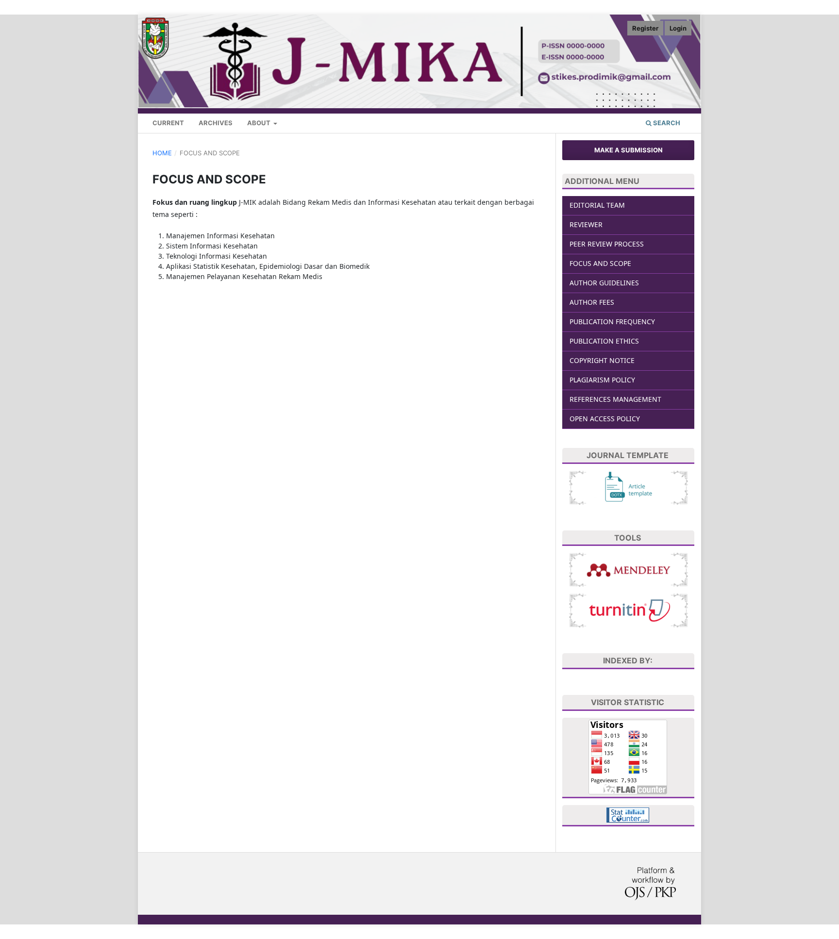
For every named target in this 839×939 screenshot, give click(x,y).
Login (678, 28)
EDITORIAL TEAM (597, 205)
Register (645, 28)
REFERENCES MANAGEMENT (615, 399)
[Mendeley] (628, 569)
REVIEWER (586, 224)
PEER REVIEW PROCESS (607, 243)
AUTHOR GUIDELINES (604, 282)
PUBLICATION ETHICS (604, 341)
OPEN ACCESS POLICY (605, 418)
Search (666, 123)
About (259, 123)
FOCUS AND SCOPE (600, 263)
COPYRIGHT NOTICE (602, 360)
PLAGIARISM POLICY (602, 379)
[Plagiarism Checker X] (628, 609)
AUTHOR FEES (592, 302)
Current (168, 123)
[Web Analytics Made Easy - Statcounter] (627, 814)
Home (162, 153)
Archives (216, 123)
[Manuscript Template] (628, 487)
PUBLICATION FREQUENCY (612, 321)
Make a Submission (628, 150)
